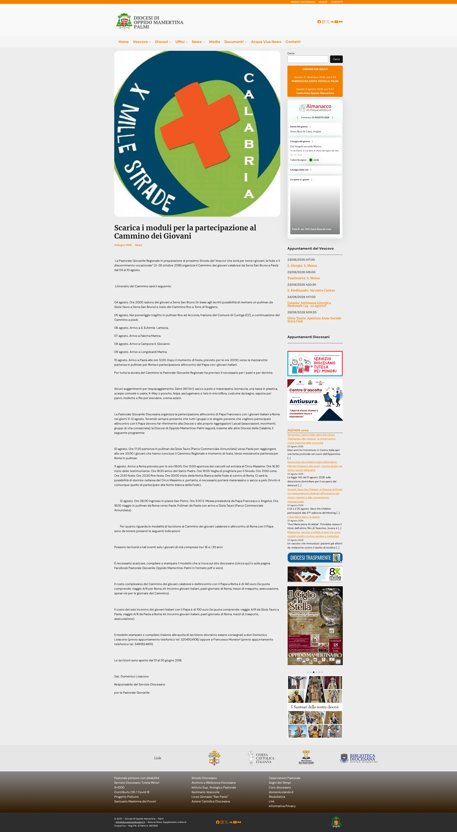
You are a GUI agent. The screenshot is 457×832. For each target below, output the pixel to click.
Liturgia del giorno (315, 151)
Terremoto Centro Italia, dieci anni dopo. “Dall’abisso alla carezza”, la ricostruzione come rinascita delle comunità (311, 439)
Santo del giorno (315, 129)
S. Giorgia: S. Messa (302, 265)
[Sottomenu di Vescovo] (150, 42)
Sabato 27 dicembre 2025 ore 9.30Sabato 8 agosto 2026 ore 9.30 (315, 81)
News (138, 245)
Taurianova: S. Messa (303, 278)
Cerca (290, 53)
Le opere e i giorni (315, 206)
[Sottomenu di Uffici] (186, 42)
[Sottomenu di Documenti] (246, 42)
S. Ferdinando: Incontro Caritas (311, 290)
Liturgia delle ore (315, 170)
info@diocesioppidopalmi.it (130, 822)
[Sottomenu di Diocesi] (170, 42)
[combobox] (307, 59)
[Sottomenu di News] (204, 42)
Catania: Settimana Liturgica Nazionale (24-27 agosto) (309, 305)
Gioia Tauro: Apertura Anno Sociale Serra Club (314, 320)
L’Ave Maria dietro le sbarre (303, 517)
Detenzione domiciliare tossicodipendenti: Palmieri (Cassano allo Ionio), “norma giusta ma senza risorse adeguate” (314, 466)
